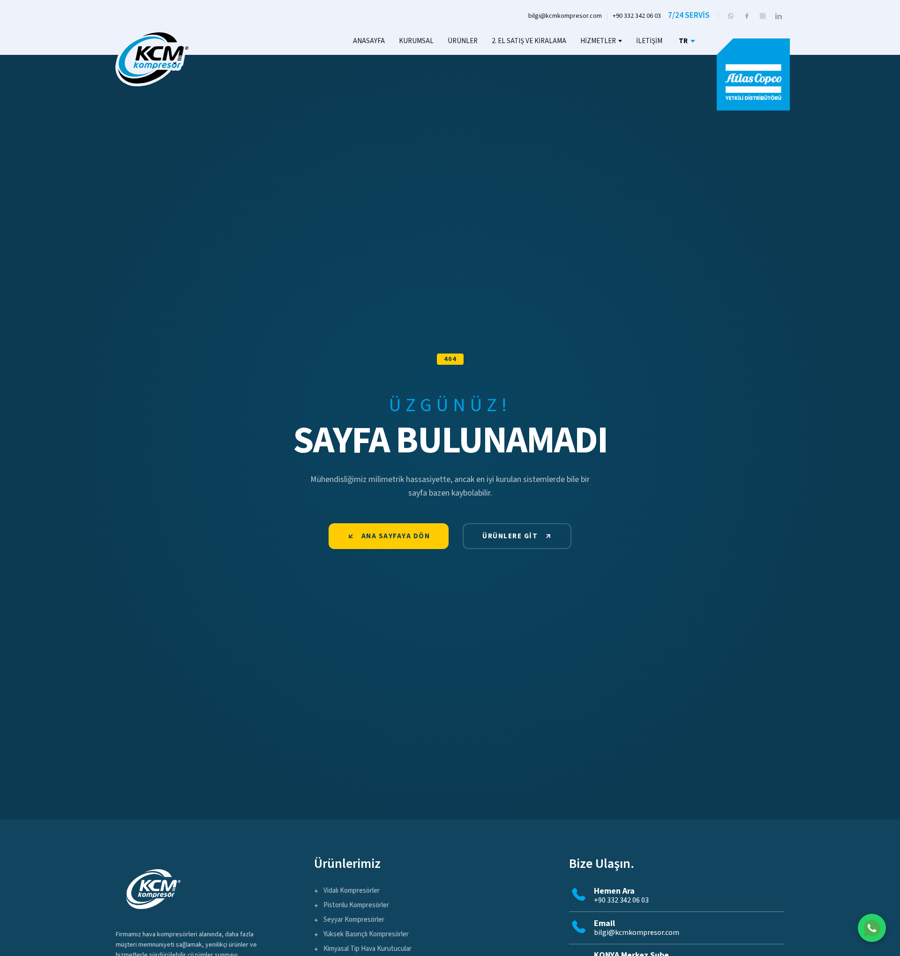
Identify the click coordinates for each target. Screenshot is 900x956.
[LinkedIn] (778, 16)
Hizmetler (598, 41)
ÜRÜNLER (463, 41)
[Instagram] (762, 16)
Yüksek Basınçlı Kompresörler (366, 934)
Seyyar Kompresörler (353, 920)
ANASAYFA (369, 41)
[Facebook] (746, 16)
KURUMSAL (416, 41)
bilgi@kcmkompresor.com (565, 16)
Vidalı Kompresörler (351, 891)
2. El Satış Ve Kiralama (529, 41)
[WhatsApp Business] (731, 16)
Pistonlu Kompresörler (356, 905)
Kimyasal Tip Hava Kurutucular (367, 949)
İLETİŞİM (649, 41)
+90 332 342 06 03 (637, 16)
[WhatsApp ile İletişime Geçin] (872, 928)
